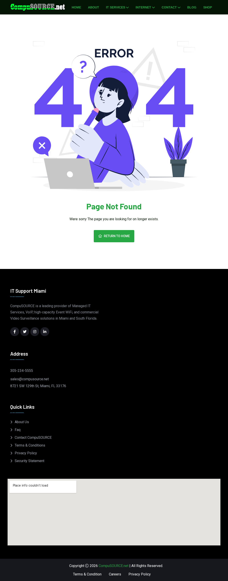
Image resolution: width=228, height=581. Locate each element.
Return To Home (117, 236)
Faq (17, 430)
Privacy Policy (26, 453)
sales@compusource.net (29, 379)
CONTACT (169, 7)
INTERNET (143, 7)
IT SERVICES (115, 7)
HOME (76, 7)
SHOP (207, 7)
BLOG (191, 7)
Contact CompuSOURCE (33, 437)
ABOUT (93, 7)
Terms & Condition (87, 574)
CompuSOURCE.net (113, 566)
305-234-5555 (21, 371)
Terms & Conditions (30, 445)
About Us (22, 422)
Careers (115, 574)
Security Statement (29, 461)
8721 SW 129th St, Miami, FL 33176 (38, 386)
